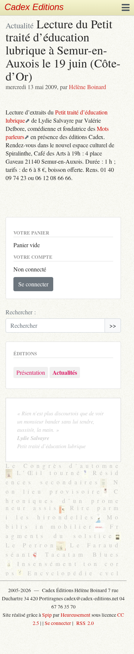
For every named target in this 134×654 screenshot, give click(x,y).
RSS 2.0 (84, 623)
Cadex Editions (34, 7)
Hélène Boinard (87, 87)
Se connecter (33, 284)
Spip (47, 614)
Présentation (30, 372)
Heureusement (75, 614)
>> (112, 325)
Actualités (64, 372)
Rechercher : (21, 312)
